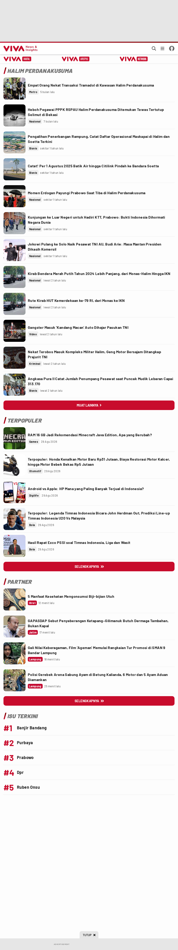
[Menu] (162, 48)
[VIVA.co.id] (19, 48)
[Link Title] (14, 89)
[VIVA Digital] (17, 59)
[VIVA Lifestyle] (75, 59)
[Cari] (153, 48)
